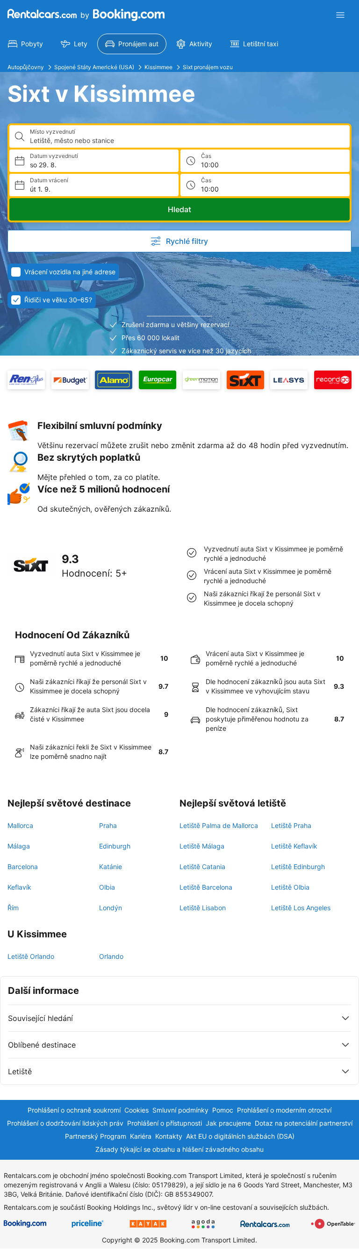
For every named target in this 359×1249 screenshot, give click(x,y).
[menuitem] (25, 44)
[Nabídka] (340, 15)
